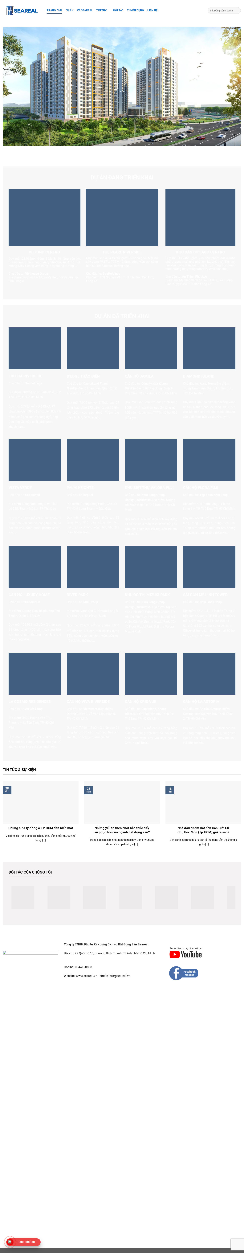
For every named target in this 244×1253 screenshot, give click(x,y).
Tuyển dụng (135, 10)
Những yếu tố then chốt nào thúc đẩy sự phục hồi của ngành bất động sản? (122, 830)
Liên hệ (152, 10)
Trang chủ (54, 10)
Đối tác (118, 10)
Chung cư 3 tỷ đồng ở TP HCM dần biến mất (40, 828)
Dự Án (70, 10)
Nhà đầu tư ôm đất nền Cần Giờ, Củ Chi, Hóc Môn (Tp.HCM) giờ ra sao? (203, 830)
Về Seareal (85, 10)
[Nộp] (237, 10)
